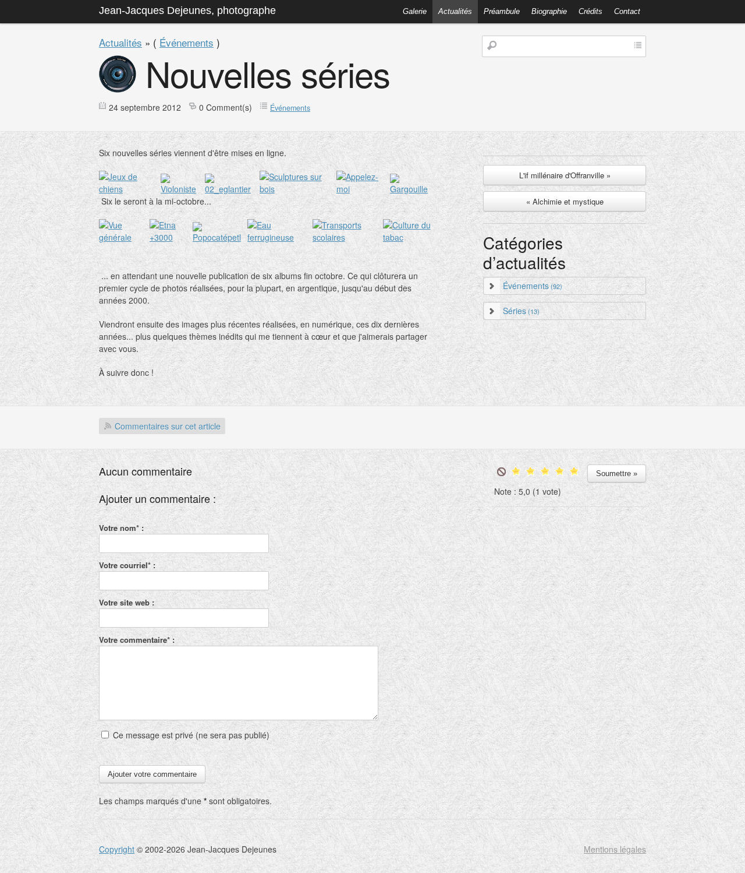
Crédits (590, 11)
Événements (186, 42)
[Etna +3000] (171, 237)
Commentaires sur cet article (168, 426)
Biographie (549, 11)
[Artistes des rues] (183, 189)
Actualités (455, 11)
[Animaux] (130, 189)
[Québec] (348, 237)
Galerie (415, 11)
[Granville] (413, 189)
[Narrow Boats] (279, 237)
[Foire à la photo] (363, 189)
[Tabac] (411, 237)
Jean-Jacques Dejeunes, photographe (187, 10)
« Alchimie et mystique (565, 201)
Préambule (502, 11)
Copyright (116, 849)
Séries (521, 310)
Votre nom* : (121, 527)
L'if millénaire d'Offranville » (565, 175)
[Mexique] (220, 237)
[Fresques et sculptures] (298, 189)
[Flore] (232, 189)
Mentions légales (615, 849)
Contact (627, 11)
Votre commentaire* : (137, 639)
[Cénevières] (124, 237)
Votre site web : (126, 602)
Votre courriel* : (127, 565)
